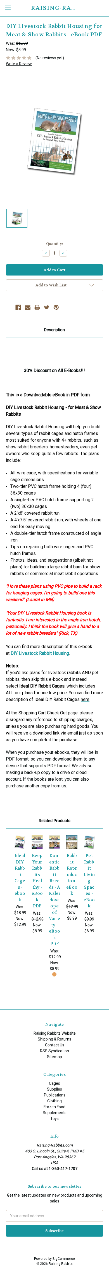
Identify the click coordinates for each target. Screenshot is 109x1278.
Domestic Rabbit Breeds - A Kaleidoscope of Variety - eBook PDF (54, 900)
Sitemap (54, 1057)
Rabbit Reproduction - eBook (72, 874)
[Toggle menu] (7, 7)
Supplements (55, 1112)
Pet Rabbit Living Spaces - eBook (89, 881)
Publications (54, 1095)
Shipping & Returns (54, 1039)
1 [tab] (54, 974)
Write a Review (19, 64)
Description (54, 329)
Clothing (54, 1101)
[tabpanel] (20, 881)
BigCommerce (64, 1259)
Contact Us (54, 1045)
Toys (54, 1118)
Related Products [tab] (54, 820)
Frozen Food (54, 1107)
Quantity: (54, 243)
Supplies (54, 1089)
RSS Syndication (54, 1051)
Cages (54, 1083)
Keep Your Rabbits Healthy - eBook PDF (37, 881)
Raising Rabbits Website (55, 1033)
